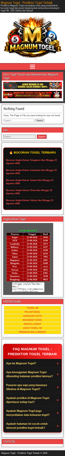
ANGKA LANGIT (32, 324)
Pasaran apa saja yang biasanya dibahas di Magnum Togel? (26, 387)
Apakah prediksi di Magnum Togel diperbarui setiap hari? (27, 400)
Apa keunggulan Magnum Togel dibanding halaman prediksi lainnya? (29, 374)
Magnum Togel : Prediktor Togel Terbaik (27, 3)
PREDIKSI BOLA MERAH (32, 332)
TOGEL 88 (32, 308)
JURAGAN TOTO (32, 316)
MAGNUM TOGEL (32, 320)
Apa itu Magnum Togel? (21, 363)
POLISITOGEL (32, 312)
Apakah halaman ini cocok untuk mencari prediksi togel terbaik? (27, 425)
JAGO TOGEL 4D (32, 328)
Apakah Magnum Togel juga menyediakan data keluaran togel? (28, 412)
